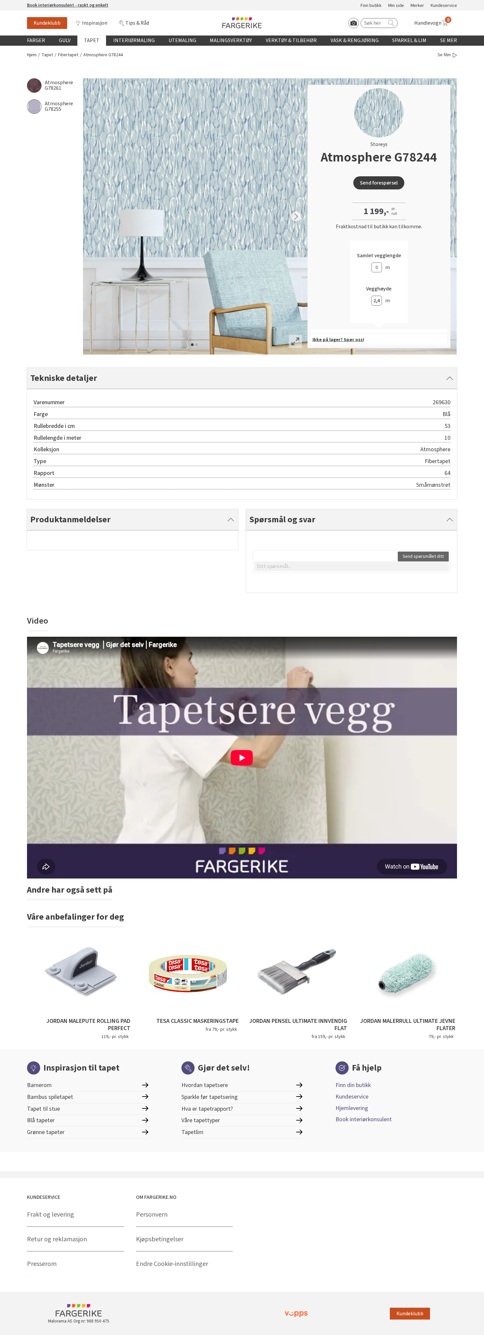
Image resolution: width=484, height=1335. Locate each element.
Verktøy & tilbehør (291, 40)
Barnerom (39, 1085)
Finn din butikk (353, 1085)
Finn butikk (371, 6)
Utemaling (182, 40)
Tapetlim (192, 1132)
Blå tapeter (41, 1120)
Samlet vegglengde (379, 255)
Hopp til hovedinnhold (25, 3)
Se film (444, 55)
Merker (417, 6)
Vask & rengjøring (355, 40)
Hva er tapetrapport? (207, 1109)
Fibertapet (68, 55)
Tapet (91, 40)
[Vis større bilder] (295, 341)
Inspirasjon (94, 23)
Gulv (64, 40)
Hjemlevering (352, 1108)
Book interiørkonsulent (364, 1119)
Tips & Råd (137, 23)
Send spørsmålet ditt (423, 556)
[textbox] (351, 566)
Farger (36, 40)
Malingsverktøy (231, 40)
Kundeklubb (47, 23)
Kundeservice (444, 6)
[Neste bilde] (296, 216)
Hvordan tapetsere (204, 1085)
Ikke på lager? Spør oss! (338, 340)
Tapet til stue (43, 1109)
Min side (396, 6)
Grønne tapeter (46, 1132)
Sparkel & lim (409, 40)
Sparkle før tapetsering (209, 1097)
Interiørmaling (134, 40)
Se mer (448, 40)
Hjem (32, 55)
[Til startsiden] (242, 23)
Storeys (379, 144)
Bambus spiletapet (50, 1097)
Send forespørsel (379, 182)
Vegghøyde (378, 288)
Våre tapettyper (200, 1120)
